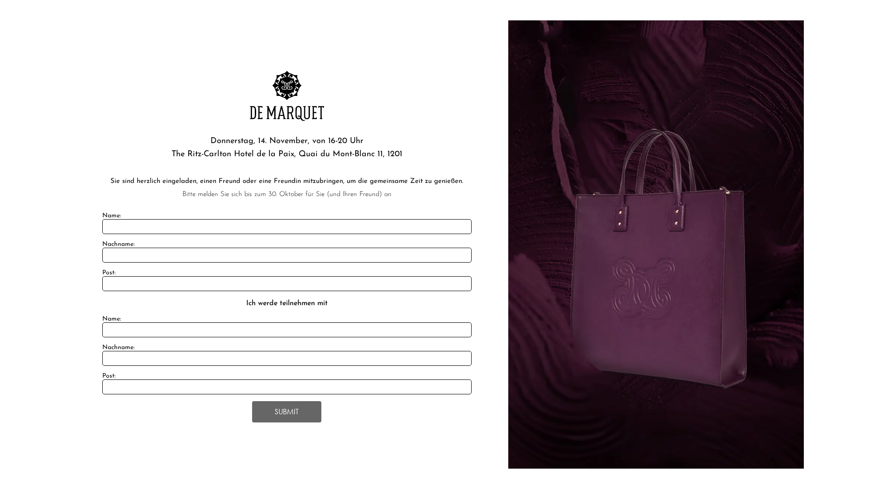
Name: (111, 215)
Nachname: (118, 244)
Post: (108, 272)
